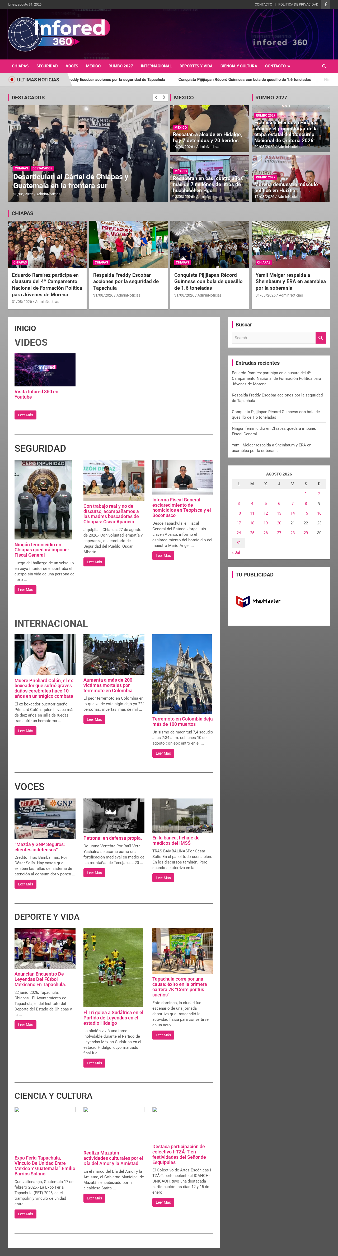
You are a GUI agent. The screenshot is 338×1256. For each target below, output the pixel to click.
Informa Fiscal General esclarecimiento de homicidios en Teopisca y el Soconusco (181, 507)
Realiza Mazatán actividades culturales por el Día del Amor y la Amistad (113, 1158)
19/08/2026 (183, 147)
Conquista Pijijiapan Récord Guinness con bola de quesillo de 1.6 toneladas (180, 79)
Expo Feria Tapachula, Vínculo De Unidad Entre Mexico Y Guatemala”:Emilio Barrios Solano (45, 1165)
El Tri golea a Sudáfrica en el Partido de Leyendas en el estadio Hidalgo (113, 1018)
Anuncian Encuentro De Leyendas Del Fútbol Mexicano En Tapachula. (40, 979)
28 (292, 532)
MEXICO (184, 97)
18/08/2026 (183, 197)
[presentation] (156, 97)
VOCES (72, 66)
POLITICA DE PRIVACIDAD (298, 4)
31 (239, 542)
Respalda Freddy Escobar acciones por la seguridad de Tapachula (126, 281)
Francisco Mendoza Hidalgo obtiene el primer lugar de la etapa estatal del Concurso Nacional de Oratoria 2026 (286, 131)
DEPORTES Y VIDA (196, 66)
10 (239, 513)
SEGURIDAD (47, 66)
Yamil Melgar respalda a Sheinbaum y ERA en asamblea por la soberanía (291, 281)
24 (239, 532)
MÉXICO (93, 66)
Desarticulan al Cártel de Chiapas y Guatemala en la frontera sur (70, 181)
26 (266, 532)
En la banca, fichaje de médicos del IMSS (176, 840)
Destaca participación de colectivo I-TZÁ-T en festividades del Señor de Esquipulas (179, 1154)
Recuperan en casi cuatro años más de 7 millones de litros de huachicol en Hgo (208, 184)
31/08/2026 (22, 301)
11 (252, 513)
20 (279, 523)
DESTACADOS (28, 97)
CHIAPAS (20, 66)
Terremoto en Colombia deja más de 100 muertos (182, 721)
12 (266, 513)
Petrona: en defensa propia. (112, 838)
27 (279, 532)
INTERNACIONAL (156, 66)
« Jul (236, 552)
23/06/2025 (23, 194)
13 (279, 513)
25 (252, 532)
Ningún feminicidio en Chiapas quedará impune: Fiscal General (42, 550)
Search (321, 338)
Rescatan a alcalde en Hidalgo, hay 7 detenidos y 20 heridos (207, 137)
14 (292, 513)
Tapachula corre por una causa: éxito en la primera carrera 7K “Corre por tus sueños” (179, 986)
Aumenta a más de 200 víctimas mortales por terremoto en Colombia (108, 685)
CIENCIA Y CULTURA (238, 66)
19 (266, 523)
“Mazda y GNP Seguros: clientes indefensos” (40, 847)
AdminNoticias (48, 194)
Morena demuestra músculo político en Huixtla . (286, 187)
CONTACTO (263, 4)
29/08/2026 (264, 147)
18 (252, 523)
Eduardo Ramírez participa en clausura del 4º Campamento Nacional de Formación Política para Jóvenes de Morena (47, 285)
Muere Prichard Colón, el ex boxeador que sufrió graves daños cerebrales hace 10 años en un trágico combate (44, 688)
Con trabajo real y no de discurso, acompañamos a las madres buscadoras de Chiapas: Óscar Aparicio (111, 513)
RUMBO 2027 (121, 66)
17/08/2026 (264, 197)
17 (239, 523)
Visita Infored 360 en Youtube (36, 394)
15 (306, 513)
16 (319, 513)
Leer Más (25, 415)
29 (306, 532)
